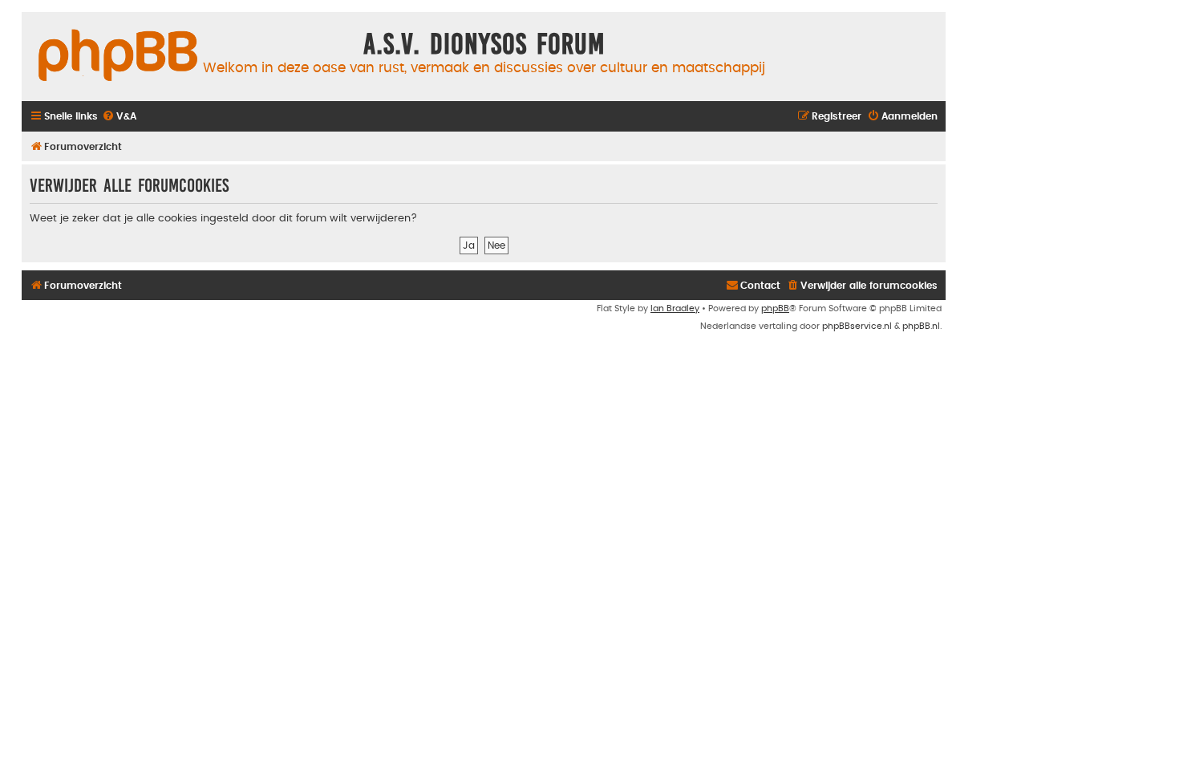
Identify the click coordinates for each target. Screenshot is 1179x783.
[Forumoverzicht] (118, 56)
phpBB (775, 308)
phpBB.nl (921, 326)
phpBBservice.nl (857, 326)
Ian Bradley (674, 308)
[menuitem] (119, 117)
